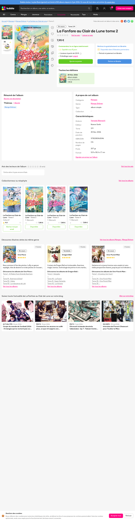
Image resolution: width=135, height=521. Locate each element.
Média (95, 15)
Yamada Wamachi (98, 121)
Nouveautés (75, 15)
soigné (75, 56)
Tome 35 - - (96, 284)
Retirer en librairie (114, 61)
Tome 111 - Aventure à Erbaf (12, 279)
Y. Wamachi (29, 220)
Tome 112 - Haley (9, 281)
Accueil (4, 21)
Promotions (48, 15)
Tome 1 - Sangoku (53, 274)
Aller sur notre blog (126, 296)
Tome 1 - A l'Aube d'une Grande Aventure (17, 274)
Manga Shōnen (21, 21)
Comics (13, 15)
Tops (84, 15)
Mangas (24, 15)
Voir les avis (75, 35)
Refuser (129, 516)
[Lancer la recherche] (89, 8)
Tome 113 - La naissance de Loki (14, 284)
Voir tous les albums (126, 181)
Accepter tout (116, 516)
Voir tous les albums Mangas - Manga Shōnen (116, 240)
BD (4, 15)
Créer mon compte (124, 8)
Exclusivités (61, 15)
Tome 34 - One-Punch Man (101, 279)
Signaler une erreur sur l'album (86, 157)
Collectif (6, 220)
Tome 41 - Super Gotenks (56, 281)
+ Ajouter (16, 103)
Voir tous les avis (127, 166)
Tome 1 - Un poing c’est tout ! (102, 274)
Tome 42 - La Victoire (55, 284)
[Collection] (97, 8)
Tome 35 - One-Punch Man (101, 281)
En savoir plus (110, 2)
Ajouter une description (12, 99)
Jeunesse (35, 15)
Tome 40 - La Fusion (54, 279)
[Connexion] (104, 8)
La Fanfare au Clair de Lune (37, 21)
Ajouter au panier (76, 61)
